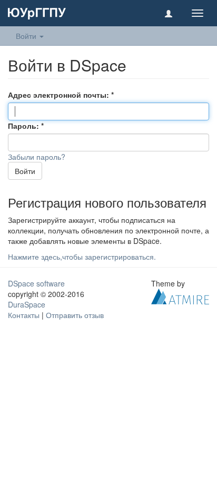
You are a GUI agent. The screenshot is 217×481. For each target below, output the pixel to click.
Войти (25, 171)
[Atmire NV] (180, 295)
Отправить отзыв (75, 315)
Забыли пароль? (36, 156)
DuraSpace (26, 304)
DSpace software (36, 283)
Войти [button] (27, 35)
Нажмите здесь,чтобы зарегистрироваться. (82, 256)
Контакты (24, 315)
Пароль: (24, 125)
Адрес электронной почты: (59, 94)
